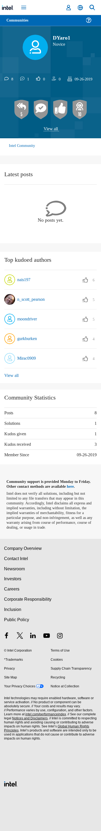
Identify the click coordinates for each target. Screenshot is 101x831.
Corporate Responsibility (28, 599)
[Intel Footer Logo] (11, 783)
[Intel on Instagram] (59, 636)
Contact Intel (16, 558)
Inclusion (12, 609)
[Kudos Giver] (60, 109)
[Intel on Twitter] (20, 636)
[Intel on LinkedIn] (33, 636)
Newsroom (14, 568)
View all (50, 129)
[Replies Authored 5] (21, 109)
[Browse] (19, 23)
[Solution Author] (41, 109)
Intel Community (22, 146)
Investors (13, 579)
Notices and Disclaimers (29, 718)
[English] (80, 7)
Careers (11, 589)
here (73, 487)
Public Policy (16, 619)
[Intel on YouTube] (46, 636)
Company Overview (23, 548)
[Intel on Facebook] (6, 636)
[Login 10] (79, 109)
